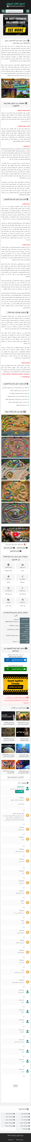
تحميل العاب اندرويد (9, 1113)
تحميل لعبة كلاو (21, 547)
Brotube (22, 940)
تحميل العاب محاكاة (24, 1125)
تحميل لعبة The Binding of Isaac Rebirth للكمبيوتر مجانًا (23, 739)
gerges (22, 900)
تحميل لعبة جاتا (25, 1128)
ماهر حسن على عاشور (18, 813)
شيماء (22, 920)
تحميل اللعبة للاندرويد (14, 669)
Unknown (21, 797)
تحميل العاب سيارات (9, 1119)
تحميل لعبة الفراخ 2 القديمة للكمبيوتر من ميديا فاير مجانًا (23, 771)
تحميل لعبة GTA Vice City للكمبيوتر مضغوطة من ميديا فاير (8, 771)
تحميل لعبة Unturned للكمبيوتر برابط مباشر (23, 723)
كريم (23, 970)
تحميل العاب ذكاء (25, 1119)
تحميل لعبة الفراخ (14, 551)
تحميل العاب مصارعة (9, 1125)
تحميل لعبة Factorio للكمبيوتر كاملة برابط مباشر (8, 739)
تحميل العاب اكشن (24, 1113)
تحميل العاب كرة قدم (24, 1122)
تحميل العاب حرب (24, 1116)
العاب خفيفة (8, 605)
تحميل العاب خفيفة (9, 1116)
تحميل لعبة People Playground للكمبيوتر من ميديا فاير (8, 723)
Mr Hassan (21, 881)
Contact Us (11, 1139)
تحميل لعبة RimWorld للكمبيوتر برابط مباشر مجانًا (8, 755)
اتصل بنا (18, 791)
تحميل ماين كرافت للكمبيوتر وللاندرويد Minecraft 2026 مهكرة (23, 755)
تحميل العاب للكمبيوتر (13, 654)
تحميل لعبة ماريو (8, 547)
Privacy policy (19, 1139)
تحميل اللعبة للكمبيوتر (14, 660)
